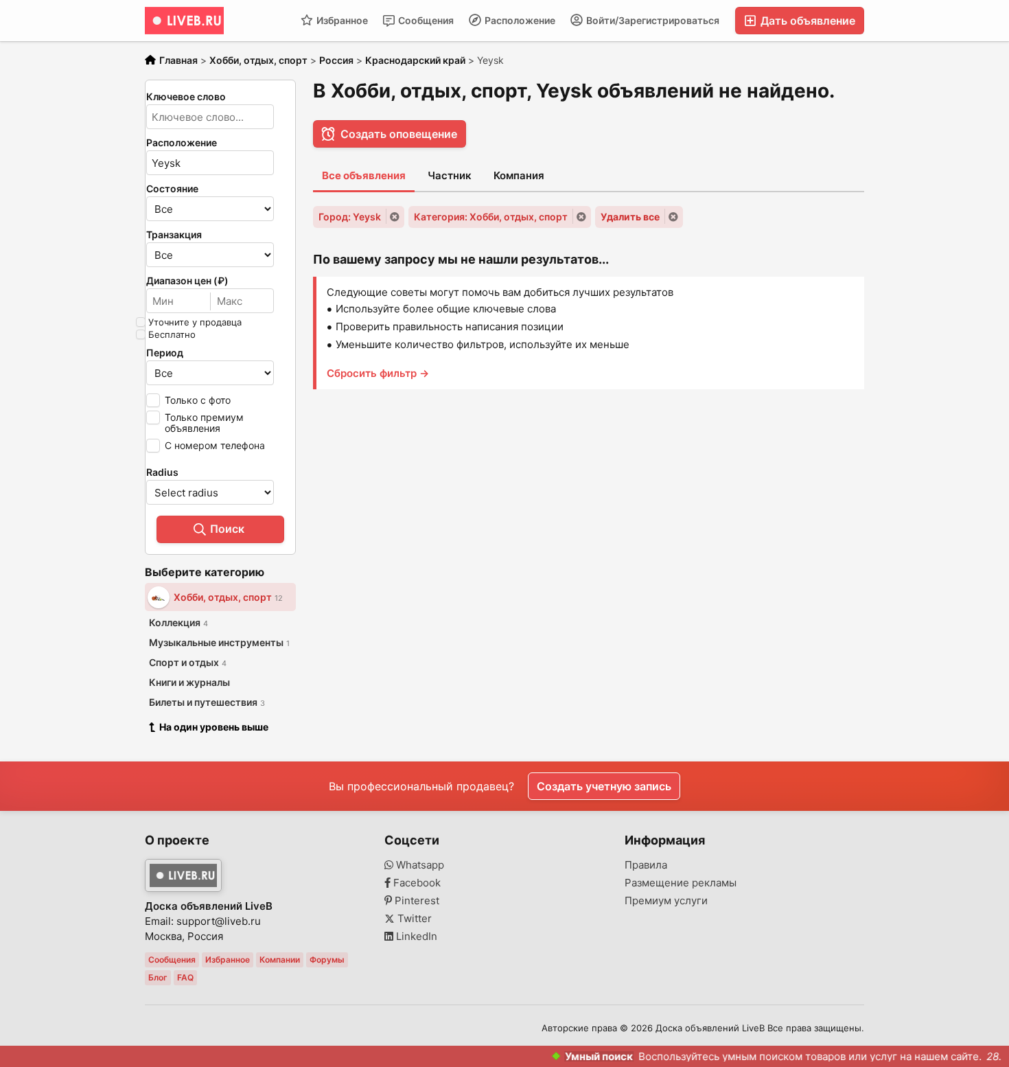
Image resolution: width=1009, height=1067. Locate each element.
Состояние (172, 188)
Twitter (413, 919)
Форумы (327, 959)
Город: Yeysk (349, 216)
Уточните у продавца (195, 322)
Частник (450, 175)
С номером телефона (215, 445)
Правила (646, 865)
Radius (162, 472)
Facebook (416, 883)
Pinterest (415, 901)
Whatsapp (418, 865)
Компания (519, 175)
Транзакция (174, 234)
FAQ (185, 977)
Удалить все (630, 216)
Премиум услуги (666, 901)
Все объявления (364, 175)
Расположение (519, 20)
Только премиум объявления (204, 422)
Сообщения (425, 20)
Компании (279, 959)
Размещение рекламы (681, 883)
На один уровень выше (213, 727)
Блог (157, 977)
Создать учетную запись (604, 786)
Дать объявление (806, 20)
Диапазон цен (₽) (187, 280)
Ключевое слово (186, 96)
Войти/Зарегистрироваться (651, 20)
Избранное (341, 20)
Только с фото (198, 400)
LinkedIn (415, 936)
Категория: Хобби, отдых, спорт (491, 216)
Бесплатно (172, 334)
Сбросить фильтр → (378, 373)
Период (164, 352)
